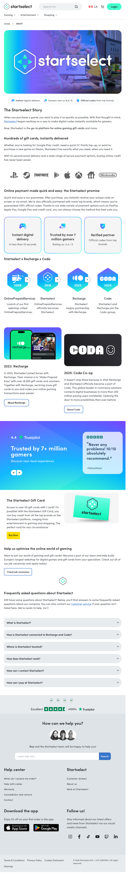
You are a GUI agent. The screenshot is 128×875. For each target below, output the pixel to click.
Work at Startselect (77, 789)
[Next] (19, 472)
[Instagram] (71, 836)
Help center (14, 769)
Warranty (9, 789)
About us (72, 783)
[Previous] (13, 472)
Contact (8, 799)
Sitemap (8, 866)
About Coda (73, 409)
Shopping (49, 14)
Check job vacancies (18, 571)
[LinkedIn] (117, 836)
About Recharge (16, 402)
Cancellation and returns (18, 794)
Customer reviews (77, 778)
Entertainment (28, 14)
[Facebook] (80, 836)
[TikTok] (89, 836)
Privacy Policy (34, 860)
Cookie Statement (54, 860)
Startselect (10, 121)
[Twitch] (107, 836)
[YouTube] (98, 836)
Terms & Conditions (14, 860)
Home (7, 23)
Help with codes (13, 783)
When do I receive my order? (20, 778)
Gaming (8, 14)
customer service (81, 604)
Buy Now (13, 535)
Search (105, 756)
